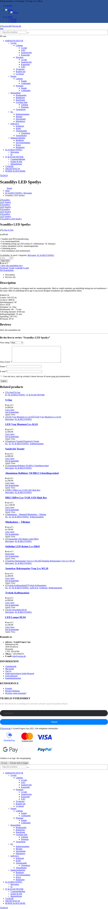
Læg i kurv (5, 261)
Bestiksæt (20, 140)
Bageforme (20, 100)
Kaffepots (20, 126)
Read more (9, 554)
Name (3, 366)
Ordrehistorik (10, 666)
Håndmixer (20, 121)
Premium (19, 57)
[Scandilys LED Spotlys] (6, 207)
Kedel (18, 128)
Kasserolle (25, 55)
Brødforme (20, 97)
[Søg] (28, 32)
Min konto (9, 669)
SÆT (23, 50)
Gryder (13, 43)
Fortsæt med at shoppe (19, 763)
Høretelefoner (16, 164)
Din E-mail (4, 709)
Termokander (21, 131)
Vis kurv (4, 763)
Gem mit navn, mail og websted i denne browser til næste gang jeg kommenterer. (36, 376)
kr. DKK (9, 17)
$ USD (13, 19)
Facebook (4, 268)
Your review (6, 362)
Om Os (8, 671)
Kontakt (8, 688)
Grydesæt (20, 74)
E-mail (26, 268)
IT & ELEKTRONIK (14, 157)
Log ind (8, 5)
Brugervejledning (12, 691)
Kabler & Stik (16, 161)
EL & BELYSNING (13, 150)
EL (12, 112)
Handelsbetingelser (13, 678)
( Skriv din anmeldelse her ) (11, 265)
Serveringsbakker (23, 142)
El (11, 154)
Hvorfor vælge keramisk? (15, 693)
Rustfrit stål (20, 71)
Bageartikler (16, 93)
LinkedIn (19, 268)
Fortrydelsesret (11, 676)
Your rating (5, 342)
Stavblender (21, 119)
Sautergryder (26, 52)
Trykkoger (20, 69)
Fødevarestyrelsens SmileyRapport (19, 673)
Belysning (15, 152)
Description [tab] (10, 275)
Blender (19, 116)
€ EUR (13, 22)
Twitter (12, 268)
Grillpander (26, 83)
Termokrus (25, 133)
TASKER (9, 166)
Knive (18, 145)
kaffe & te (15, 124)
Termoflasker (21, 135)
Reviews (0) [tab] (10, 277)
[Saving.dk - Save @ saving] (10, 26)
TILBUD (4, 175)
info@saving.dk (19, 656)
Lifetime (19, 45)
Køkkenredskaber (18, 138)
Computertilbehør (18, 159)
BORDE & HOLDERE (15, 171)
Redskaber (20, 147)
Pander (13, 76)
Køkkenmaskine (22, 114)
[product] (56, 392)
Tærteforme (21, 109)
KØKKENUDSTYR (14, 41)
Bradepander (21, 95)
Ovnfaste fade (21, 102)
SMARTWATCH (12, 169)
